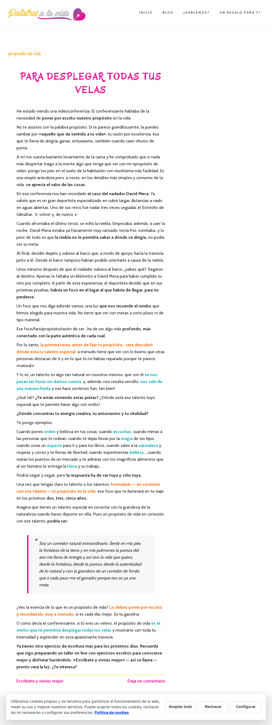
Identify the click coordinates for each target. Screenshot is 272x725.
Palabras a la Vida (48, 15)
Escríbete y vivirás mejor (39, 680)
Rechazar (213, 706)
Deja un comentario (146, 680)
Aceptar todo (180, 706)
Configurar (246, 706)
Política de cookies (112, 712)
